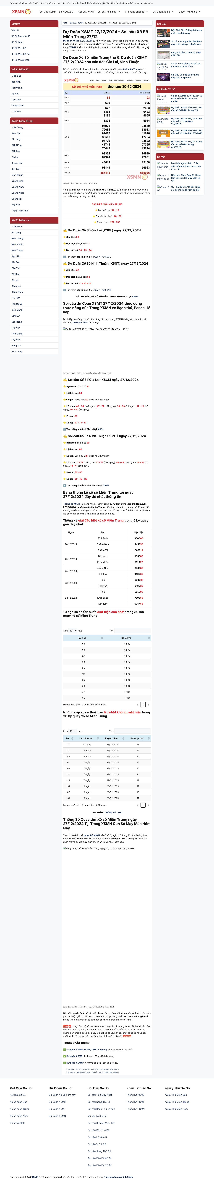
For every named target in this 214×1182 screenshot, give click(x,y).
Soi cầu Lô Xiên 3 (97, 1137)
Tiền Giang (16, 333)
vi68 (61, 1126)
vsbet (72, 1133)
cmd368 (58, 1130)
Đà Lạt (14, 280)
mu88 (64, 1133)
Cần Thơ (15, 268)
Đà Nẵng (15, 139)
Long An (15, 315)
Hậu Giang (16, 304)
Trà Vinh (15, 327)
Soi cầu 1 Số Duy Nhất (100, 1094)
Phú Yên (15, 204)
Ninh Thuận (17, 175)
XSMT (135, 296)
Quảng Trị (16, 198)
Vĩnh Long (16, 351)
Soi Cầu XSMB (48, 11)
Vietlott (15, 30)
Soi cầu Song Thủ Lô (99, 1101)
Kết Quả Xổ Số (18, 1094)
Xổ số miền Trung (19, 1108)
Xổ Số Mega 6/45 (20, 60)
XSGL (101, 429)
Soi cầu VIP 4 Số (97, 1144)
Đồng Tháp (17, 292)
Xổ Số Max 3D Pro (20, 54)
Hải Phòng (16, 87)
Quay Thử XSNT (102, 290)
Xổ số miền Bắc (18, 1101)
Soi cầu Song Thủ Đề (99, 1151)
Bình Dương (17, 238)
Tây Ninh (15, 339)
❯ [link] (148, 704)
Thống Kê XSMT (135, 1101)
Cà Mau (15, 274)
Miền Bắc (16, 75)
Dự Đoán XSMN (57, 1115)
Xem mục (72, 630)
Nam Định (16, 99)
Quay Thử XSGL (102, 256)
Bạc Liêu (15, 256)
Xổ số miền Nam (19, 1115)
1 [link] (143, 704)
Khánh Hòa (17, 163)
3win (69, 1123)
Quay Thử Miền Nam (176, 1108)
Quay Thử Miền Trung (177, 1101)
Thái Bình (16, 111)
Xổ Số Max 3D (18, 48)
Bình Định (16, 133)
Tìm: (111, 630)
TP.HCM (15, 298)
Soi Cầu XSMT (86, 11)
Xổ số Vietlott (17, 1123)
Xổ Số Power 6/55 (20, 36)
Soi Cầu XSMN (67, 11)
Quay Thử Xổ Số (188, 11)
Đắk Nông (16, 145)
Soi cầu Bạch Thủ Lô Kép (101, 1108)
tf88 (79, 1130)
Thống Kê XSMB (135, 1094)
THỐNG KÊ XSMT (113, 812)
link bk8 (69, 1130)
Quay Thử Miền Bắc (176, 1094)
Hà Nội (14, 93)
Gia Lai (14, 157)
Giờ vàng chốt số (134, 11)
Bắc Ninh (16, 81)
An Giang (16, 232)
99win (61, 1123)
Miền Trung (17, 127)
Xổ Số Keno (17, 42)
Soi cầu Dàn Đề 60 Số (100, 1158)
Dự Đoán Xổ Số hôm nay (62, 1094)
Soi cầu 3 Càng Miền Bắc (101, 1123)
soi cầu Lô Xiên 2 (97, 1115)
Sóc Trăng (16, 321)
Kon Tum (15, 169)
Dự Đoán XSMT (76, 23)
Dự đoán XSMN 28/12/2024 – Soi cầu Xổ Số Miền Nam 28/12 (92, 1072)
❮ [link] (138, 704)
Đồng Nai (16, 286)
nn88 (53, 1126)
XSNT (106, 485)
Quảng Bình (17, 181)
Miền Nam (16, 226)
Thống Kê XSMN (135, 1108)
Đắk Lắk (15, 151)
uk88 (68, 1126)
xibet (77, 1123)
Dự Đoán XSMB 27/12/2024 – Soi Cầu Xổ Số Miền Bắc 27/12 (92, 1069)
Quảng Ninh (17, 105)
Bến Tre (15, 262)
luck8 (85, 1123)
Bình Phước (17, 244)
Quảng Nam (17, 186)
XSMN (65, 23)
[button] (102, 638)
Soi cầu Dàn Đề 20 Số (100, 1165)
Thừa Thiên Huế (19, 210)
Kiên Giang (16, 309)
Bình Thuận (17, 250)
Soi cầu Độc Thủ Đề (99, 1130)
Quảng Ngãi (17, 192)
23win (52, 1123)
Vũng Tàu (16, 345)
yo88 (77, 1126)
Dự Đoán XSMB (57, 1101)
